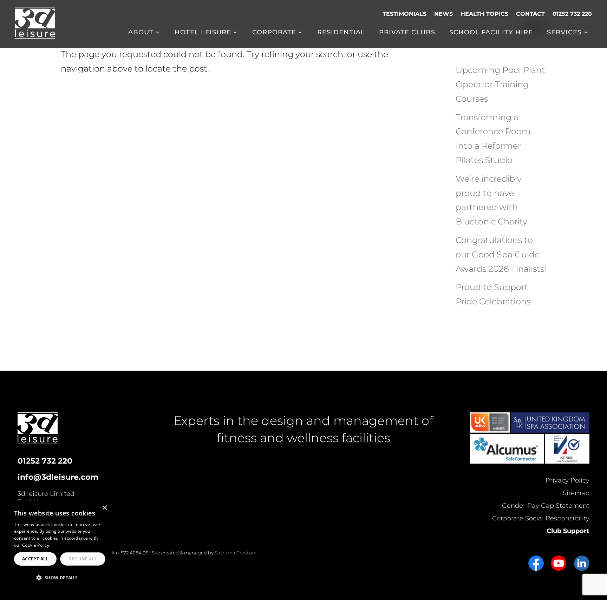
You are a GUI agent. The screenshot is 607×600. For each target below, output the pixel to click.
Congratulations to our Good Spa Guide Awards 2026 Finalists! (501, 254)
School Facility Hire (491, 33)
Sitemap (576, 493)
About (141, 33)
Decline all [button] (82, 559)
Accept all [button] (35, 559)
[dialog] (59, 546)
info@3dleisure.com (58, 477)
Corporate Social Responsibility (540, 518)
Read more (63, 545)
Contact (530, 14)
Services (564, 33)
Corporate (274, 33)
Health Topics (484, 14)
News (443, 14)
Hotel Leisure (203, 33)
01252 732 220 (572, 14)
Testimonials (404, 14)
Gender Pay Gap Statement (545, 506)
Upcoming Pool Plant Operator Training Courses (500, 84)
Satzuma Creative (235, 552)
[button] (59, 578)
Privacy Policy (567, 480)
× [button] (104, 508)
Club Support (568, 531)
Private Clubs (407, 33)
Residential (341, 33)
